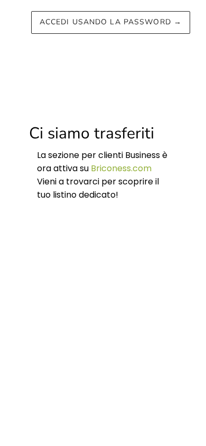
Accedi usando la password (111, 22)
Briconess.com (121, 168)
